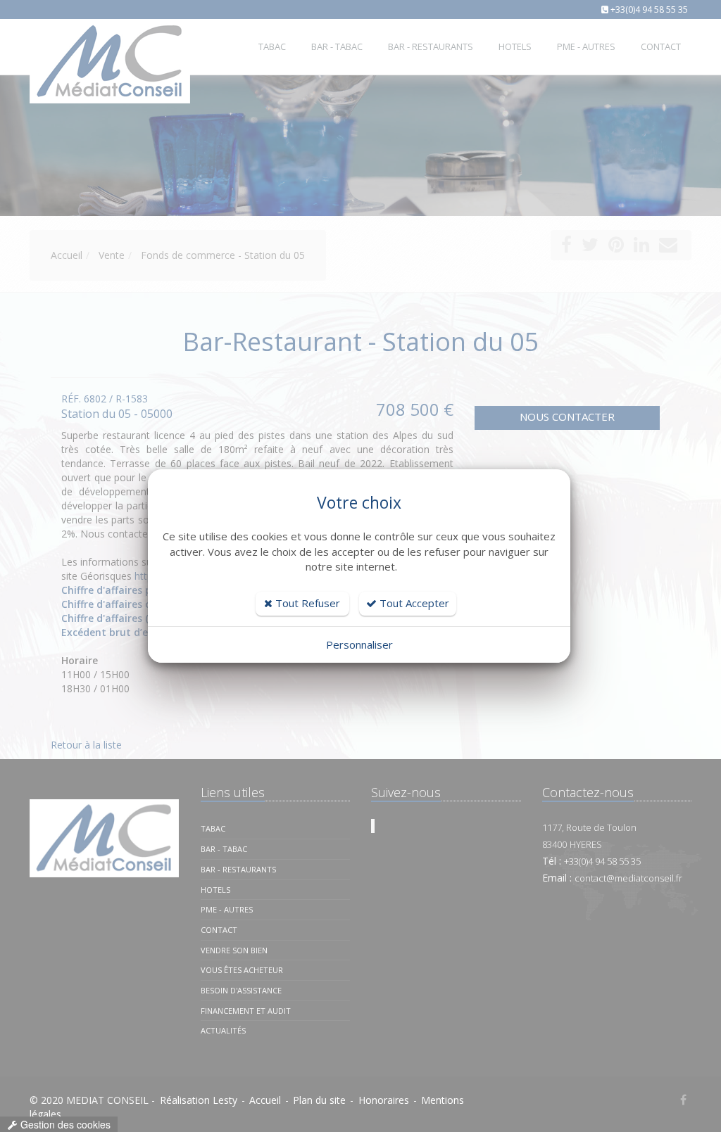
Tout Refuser (306, 603)
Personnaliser (359, 644)
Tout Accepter (413, 603)
